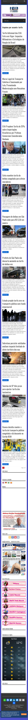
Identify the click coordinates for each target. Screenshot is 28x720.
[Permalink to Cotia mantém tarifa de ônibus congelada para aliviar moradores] (14, 196)
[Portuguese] (9, 483)
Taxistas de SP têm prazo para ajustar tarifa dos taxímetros (12, 389)
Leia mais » (5, 73)
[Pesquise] (24, 1)
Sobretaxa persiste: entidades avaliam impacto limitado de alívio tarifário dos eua (14, 346)
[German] (6, 483)
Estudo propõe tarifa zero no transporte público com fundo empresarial (14, 303)
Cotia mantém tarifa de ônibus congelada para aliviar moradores (13, 178)
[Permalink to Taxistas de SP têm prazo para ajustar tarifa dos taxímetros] (14, 406)
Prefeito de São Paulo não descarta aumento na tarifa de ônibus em (12, 261)
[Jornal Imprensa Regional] (14, 11)
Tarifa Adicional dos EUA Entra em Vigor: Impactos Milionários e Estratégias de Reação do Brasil (13, 37)
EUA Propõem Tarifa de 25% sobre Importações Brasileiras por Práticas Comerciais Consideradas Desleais (13, 133)
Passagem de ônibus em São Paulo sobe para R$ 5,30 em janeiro (13, 220)
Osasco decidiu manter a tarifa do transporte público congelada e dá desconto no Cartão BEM (13, 431)
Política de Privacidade (6, 716)
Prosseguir (23, 714)
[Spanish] (11, 483)
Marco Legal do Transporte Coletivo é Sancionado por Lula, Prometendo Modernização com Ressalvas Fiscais (13, 85)
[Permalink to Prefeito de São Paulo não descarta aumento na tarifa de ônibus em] (14, 278)
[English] (3, 483)
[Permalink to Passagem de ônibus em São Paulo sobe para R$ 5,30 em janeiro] (14, 237)
